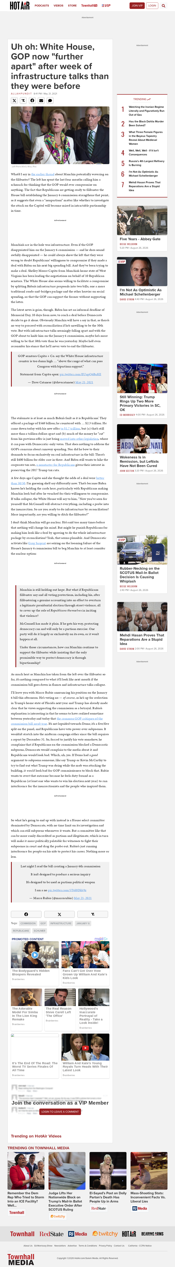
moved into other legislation (79, 438)
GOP (43, 923)
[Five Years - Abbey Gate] (142, 220)
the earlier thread (42, 174)
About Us (28, 1245)
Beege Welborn (128, 244)
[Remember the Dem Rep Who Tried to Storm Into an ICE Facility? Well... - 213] (26, 1171)
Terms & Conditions (88, 1245)
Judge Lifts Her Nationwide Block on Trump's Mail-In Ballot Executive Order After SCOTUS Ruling (65, 1201)
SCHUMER (39, 930)
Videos (58, 5)
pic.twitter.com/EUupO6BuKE (80, 374)
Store (72, 5)
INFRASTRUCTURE (60, 923)
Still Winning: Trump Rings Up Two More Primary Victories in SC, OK (140, 403)
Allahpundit (21, 93)
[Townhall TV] (91, 6)
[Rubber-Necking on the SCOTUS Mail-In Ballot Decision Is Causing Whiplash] (142, 550)
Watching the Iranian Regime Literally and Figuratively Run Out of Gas (146, 111)
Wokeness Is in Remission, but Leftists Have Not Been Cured (139, 461)
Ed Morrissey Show (43, 1245)
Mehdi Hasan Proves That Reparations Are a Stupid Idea (144, 186)
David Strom (127, 299)
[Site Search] (163, 5)
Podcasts (42, 5)
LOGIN (152, 5)
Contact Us (119, 1245)
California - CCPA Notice (140, 1245)
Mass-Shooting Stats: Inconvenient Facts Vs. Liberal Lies (148, 1197)
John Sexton (127, 470)
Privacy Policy (105, 1245)
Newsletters (60, 1245)
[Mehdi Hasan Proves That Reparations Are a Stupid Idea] (142, 616)
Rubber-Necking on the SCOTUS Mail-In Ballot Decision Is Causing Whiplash (140, 575)
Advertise (72, 1245)
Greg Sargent (37, 543)
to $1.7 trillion (70, 428)
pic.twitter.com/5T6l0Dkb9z (67, 890)
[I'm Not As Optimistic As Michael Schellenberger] (142, 271)
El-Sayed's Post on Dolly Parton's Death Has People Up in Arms (108, 1197)
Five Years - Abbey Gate (140, 239)
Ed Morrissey (127, 415)
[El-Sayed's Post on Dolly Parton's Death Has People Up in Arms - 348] (108, 1171)
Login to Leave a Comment (60, 1112)
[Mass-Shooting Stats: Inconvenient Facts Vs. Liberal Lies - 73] (149, 1171)
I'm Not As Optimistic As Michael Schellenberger (141, 292)
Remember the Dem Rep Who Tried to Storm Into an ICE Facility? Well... (26, 1199)
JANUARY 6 (83, 923)
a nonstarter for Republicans (55, 464)
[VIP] (108, 6)
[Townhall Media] (21, 1259)
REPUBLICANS (21, 930)
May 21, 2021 (84, 382)
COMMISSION (28, 923)
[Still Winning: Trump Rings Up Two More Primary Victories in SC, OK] (142, 378)
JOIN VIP (137, 5)
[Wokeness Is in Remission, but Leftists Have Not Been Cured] (142, 438)
